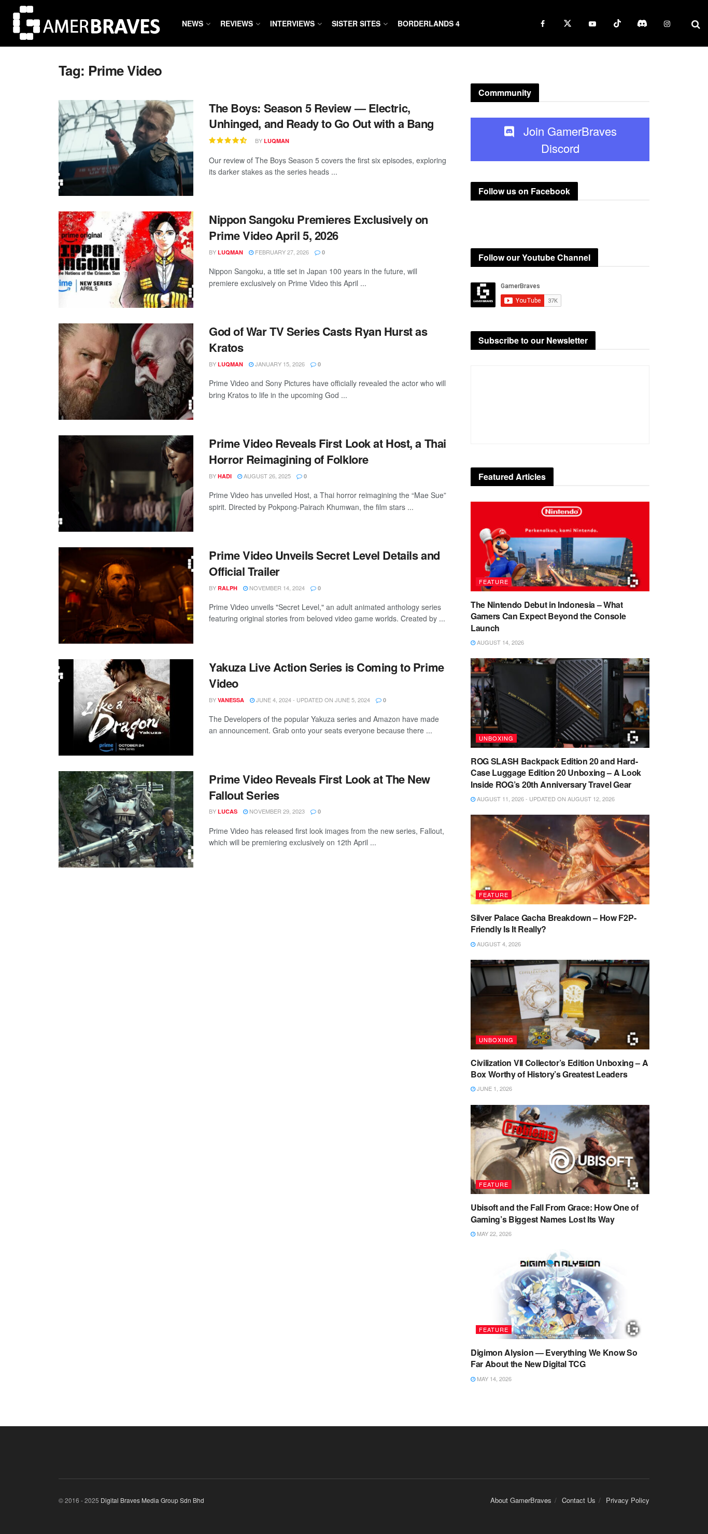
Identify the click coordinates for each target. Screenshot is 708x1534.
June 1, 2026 (493, 1088)
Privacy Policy (627, 1500)
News (192, 23)
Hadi (225, 476)
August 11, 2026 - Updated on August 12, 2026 (545, 798)
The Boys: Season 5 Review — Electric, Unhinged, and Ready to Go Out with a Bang (321, 116)
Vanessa (231, 700)
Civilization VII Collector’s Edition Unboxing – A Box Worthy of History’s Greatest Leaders (559, 1068)
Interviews (292, 23)
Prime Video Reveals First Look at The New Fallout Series (319, 787)
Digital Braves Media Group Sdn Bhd (152, 1500)
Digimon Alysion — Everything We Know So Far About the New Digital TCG (554, 1358)
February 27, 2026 (281, 252)
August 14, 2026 (499, 642)
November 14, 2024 (276, 588)
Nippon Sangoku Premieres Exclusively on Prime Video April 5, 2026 (318, 227)
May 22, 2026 (493, 1233)
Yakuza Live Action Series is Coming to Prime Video (326, 675)
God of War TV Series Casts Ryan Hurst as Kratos (318, 339)
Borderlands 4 (429, 23)
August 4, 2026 (498, 944)
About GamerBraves (520, 1500)
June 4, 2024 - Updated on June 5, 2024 (312, 699)
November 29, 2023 (276, 811)
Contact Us (579, 1500)
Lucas (227, 811)
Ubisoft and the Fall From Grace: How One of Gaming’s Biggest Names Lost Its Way (554, 1213)
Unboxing (496, 738)
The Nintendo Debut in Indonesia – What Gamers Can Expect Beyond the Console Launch (548, 616)
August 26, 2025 (266, 476)
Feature (493, 581)
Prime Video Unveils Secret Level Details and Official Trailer (324, 563)
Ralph (227, 588)
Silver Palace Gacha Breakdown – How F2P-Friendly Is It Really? (553, 923)
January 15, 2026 (279, 364)
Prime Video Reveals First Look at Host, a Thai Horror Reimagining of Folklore (327, 451)
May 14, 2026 (493, 1378)
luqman (276, 141)
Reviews (236, 23)
